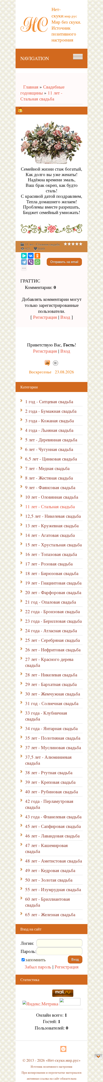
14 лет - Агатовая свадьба (50, 535)
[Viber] (31, 262)
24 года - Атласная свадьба (51, 630)
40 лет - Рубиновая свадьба (51, 792)
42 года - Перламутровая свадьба (49, 804)
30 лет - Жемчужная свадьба (52, 694)
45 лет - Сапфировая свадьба (53, 826)
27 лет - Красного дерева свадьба (49, 662)
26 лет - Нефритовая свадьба (52, 650)
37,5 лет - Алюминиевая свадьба (48, 760)
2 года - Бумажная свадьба (50, 411)
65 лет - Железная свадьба (50, 914)
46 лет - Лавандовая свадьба (52, 836)
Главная (29, 87)
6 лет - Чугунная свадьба (49, 449)
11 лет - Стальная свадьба (41, 96)
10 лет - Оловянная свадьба (51, 497)
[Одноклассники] (37, 256)
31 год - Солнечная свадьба (51, 703)
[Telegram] (24, 262)
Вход (65, 317)
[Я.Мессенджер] (24, 256)
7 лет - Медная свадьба (47, 468)
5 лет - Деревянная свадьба (51, 440)
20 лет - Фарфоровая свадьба (53, 592)
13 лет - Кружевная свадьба (52, 525)
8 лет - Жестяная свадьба (49, 478)
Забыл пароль (38, 967)
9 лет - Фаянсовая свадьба (50, 487)
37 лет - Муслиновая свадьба (53, 747)
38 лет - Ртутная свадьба (48, 772)
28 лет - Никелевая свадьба (51, 675)
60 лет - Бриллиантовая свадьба (47, 902)
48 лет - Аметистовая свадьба (53, 861)
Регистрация (45, 317)
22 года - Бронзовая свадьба (52, 611)
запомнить (35, 959)
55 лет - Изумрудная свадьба (53, 889)
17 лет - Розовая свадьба (49, 564)
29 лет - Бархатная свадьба (51, 684)
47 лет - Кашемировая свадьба (46, 848)
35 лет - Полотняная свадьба (52, 738)
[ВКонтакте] (31, 256)
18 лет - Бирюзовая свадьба (51, 573)
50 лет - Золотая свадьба (48, 880)
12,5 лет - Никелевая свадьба (53, 516)
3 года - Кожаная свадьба (49, 420)
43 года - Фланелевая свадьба (53, 817)
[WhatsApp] (37, 262)
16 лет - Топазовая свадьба (51, 554)
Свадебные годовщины (42, 90)
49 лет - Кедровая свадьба (50, 870)
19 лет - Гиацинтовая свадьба (53, 583)
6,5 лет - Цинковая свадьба (51, 459)
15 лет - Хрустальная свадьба (53, 545)
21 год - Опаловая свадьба (50, 602)
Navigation (34, 58)
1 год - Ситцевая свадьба (49, 401)
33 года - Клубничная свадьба (46, 716)
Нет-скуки (64, 12)
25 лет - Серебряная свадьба (52, 640)
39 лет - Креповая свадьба (50, 782)
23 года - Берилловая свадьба (53, 621)
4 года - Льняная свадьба (49, 430)
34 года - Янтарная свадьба (51, 728)
